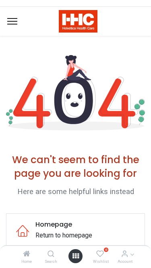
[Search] (51, 254)
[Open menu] (75, 256)
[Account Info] (124, 254)
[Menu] (12, 21)
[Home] (26, 254)
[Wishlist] (100, 254)
